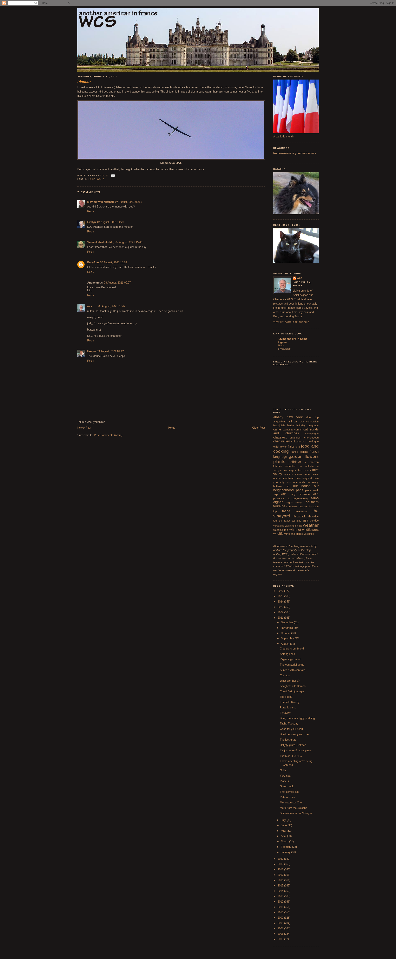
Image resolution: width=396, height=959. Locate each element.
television (301, 511)
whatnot (295, 529)
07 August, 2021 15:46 (129, 242)
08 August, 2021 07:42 (111, 306)
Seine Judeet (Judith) (100, 242)
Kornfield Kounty (290, 702)
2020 (281, 858)
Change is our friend (292, 648)
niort (289, 482)
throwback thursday (306, 516)
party (293, 494)
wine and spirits (293, 533)
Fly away (285, 712)
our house (301, 486)
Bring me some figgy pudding (297, 718)
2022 (281, 612)
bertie (290, 425)
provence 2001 (309, 494)
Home (171, 427)
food (298, 447)
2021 (281, 617)
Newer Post (84, 427)
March (285, 841)
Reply (90, 211)
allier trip (312, 417)
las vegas (290, 470)
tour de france (282, 520)
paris (299, 490)
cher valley (281, 441)
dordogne (313, 441)
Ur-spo (91, 351)
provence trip (281, 498)
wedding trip (280, 529)
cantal (298, 429)
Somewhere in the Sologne (296, 813)
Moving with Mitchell (100, 201)
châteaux (280, 437)
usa (305, 520)
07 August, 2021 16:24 (113, 262)
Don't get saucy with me (294, 734)
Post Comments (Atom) (108, 435)
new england (304, 478)
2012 (281, 901)
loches (307, 470)
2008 (281, 923)
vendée (314, 520)
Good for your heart (291, 728)
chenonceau (311, 437)
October (286, 633)
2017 (281, 874)
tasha (286, 511)
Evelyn (91, 222)
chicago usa (298, 441)
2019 (281, 864)
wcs (89, 306)
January (286, 852)
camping (288, 429)
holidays (295, 462)
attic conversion (309, 421)
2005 (281, 939)
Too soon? (286, 696)
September (288, 638)
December (287, 622)
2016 (281, 880)
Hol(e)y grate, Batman (293, 745)
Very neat (285, 775)
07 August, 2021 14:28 (110, 222)
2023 (281, 606)
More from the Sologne (293, 807)
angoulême (279, 421)
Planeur (284, 781)
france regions (299, 451)
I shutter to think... (291, 755)
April (284, 836)
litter (299, 470)
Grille (283, 770)
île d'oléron (311, 462)
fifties (291, 446)
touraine (296, 520)
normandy (299, 482)
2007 (281, 928)
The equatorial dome (292, 664)
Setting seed (287, 653)
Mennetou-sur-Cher (291, 802)
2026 (281, 590)
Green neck (287, 786)
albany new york (288, 417)
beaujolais (279, 425)
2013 (281, 896)
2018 (281, 869)
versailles (278, 525)
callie (277, 429)
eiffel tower (280, 446)
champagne (312, 433)
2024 (281, 601)
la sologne (96, 179)
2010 (281, 912)
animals (293, 421)
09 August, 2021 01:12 (110, 351)
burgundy (313, 425)
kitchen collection (284, 466)
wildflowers (310, 529)
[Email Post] (112, 176)
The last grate (288, 739)
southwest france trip (299, 506)
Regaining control (290, 659)
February (286, 846)
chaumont (295, 437)
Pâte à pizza (287, 797)
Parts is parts (288, 707)
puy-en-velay (300, 498)
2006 (281, 933)
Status (281, 345)
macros (288, 474)
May (284, 830)
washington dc (293, 525)
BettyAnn (93, 262)
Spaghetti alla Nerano (292, 686)
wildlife (278, 533)
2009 (281, 917)
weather (311, 525)
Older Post (258, 427)
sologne (299, 502)
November (287, 627)
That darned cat (289, 791)
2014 (281, 890)
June (284, 825)
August (285, 643)
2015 (281, 885)
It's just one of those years (296, 750)
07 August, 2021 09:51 (128, 201)
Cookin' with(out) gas (292, 691)
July (284, 820)
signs (289, 502)
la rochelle (307, 466)
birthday (300, 425)
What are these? (289, 680)
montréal (288, 478)
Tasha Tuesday (289, 723)
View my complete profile (291, 322)
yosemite (309, 533)
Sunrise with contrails (292, 670)
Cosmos (285, 675)
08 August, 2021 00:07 (117, 282)
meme (298, 474)
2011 (281, 907)
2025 (281, 596)
